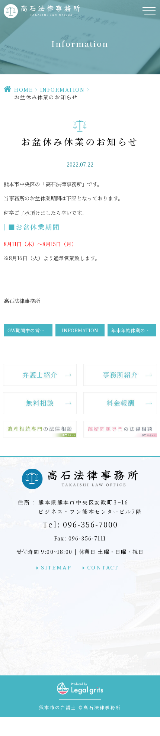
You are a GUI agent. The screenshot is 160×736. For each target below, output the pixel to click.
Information (62, 89)
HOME (23, 89)
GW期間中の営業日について (29, 330)
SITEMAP (56, 567)
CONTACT (103, 567)
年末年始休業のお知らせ (133, 330)
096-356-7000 (80, 524)
